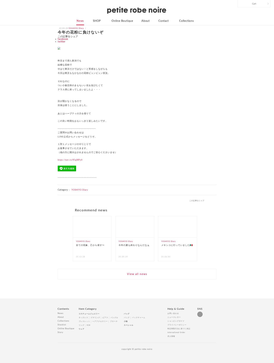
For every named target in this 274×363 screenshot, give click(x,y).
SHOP (97, 21)
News (80, 21)
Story (60, 332)
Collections (186, 21)
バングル (114, 317)
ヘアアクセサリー (100, 321)
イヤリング (95, 317)
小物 (126, 321)
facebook (63, 39)
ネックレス (83, 317)
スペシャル (128, 325)
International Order (176, 332)
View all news (137, 274)
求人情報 (171, 336)
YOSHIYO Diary (80, 190)
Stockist (62, 325)
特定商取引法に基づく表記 (178, 329)
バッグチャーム (138, 317)
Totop (219, 311)
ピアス (105, 317)
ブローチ (114, 321)
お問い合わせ (173, 313)
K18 (88, 325)
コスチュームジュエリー (89, 314)
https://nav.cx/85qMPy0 (70, 160)
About (145, 21)
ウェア (81, 329)
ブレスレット (84, 321)
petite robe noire (136, 10)
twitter (61, 41)
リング (81, 325)
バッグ (127, 314)
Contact (163, 21)
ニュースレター (174, 317)
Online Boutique (122, 21)
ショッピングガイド (176, 321)
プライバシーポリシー (176, 325)
